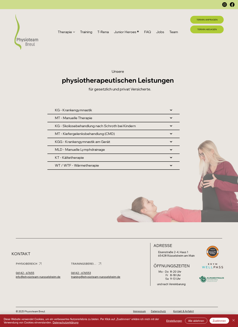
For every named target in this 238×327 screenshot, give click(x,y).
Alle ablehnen (196, 321)
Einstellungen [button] (174, 321)
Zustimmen (219, 321)
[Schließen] (233, 320)
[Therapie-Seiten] (74, 32)
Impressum (139, 311)
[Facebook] (232, 4)
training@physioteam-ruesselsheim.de (95, 277)
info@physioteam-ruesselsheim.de (38, 277)
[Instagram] (224, 4)
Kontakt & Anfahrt (183, 311)
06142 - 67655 (25, 273)
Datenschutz (158, 311)
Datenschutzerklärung (65, 322)
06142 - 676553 (81, 273)
